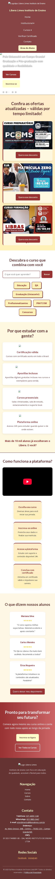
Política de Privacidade (32, 872)
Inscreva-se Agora (27, 737)
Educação (21, 285)
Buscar (47, 274)
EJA (36, 285)
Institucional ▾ (27, 23)
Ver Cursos (11, 74)
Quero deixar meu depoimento (27, 691)
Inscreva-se (11, 83)
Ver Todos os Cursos (28, 747)
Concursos (27, 312)
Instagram (32, 858)
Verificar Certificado (27, 36)
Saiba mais (27, 150)
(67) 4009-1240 (32, 816)
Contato (27, 41)
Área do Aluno (27, 48)
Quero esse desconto (27, 225)
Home (27, 17)
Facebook (22, 858)
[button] (26, 242)
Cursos (27, 793)
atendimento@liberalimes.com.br (31, 822)
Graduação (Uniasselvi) (27, 294)
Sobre (27, 796)
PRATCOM (41, 303)
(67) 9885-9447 (32, 819)
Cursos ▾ (27, 30)
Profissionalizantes (18, 303)
